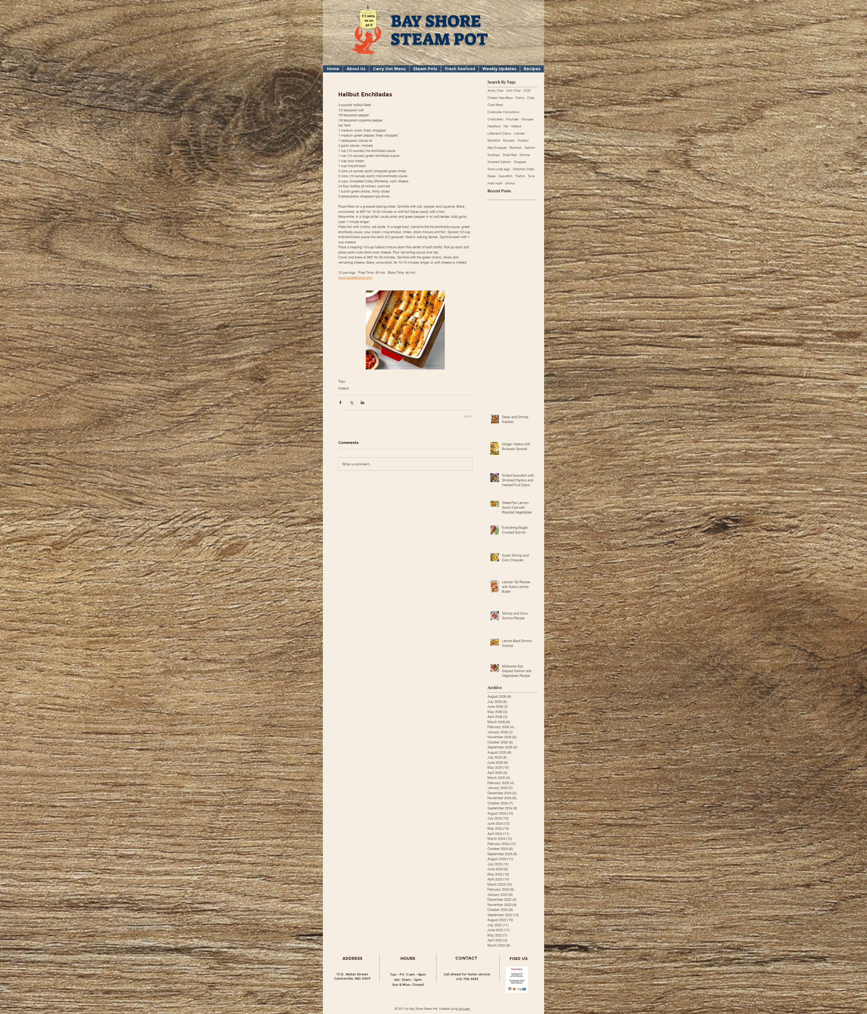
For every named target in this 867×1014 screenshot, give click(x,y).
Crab (530, 98)
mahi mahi (494, 183)
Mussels (509, 140)
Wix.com (464, 1012)
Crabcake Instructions (503, 112)
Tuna (531, 176)
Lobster (519, 133)
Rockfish (516, 148)
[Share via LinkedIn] (362, 402)
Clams (519, 98)
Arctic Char (495, 90)
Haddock (494, 126)
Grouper (528, 119)
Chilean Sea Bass (500, 98)
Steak (491, 176)
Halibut (343, 388)
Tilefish (520, 176)
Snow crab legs (498, 169)
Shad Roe (510, 155)
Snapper (520, 162)
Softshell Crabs (524, 169)
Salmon (529, 148)
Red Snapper (497, 148)
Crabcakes (495, 119)
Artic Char (513, 90)
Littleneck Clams (499, 133)
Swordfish (505, 176)
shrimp (510, 183)
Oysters (523, 140)
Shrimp (525, 155)
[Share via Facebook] (340, 402)
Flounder (512, 119)
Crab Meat (495, 105)
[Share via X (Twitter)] (351, 402)
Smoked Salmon (499, 162)
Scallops (493, 155)
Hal (505, 126)
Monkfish (493, 140)
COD (527, 90)
